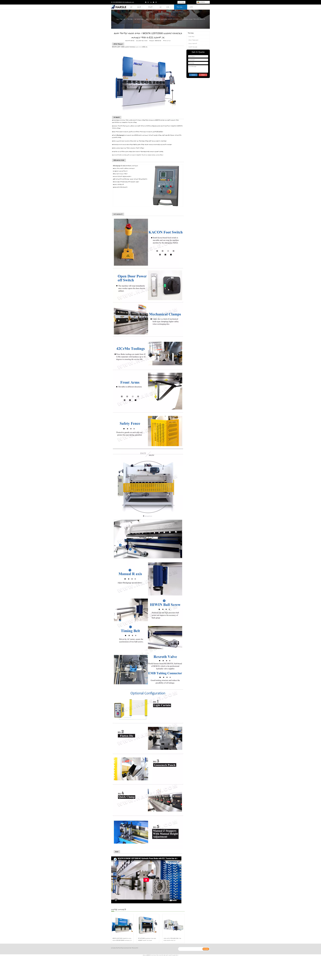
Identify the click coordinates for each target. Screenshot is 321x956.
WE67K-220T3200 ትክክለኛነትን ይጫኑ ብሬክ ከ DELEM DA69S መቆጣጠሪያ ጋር (122, 939)
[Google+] (148, 2)
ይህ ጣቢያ (168, 40)
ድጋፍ (126, 948)
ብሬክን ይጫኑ (138, 47)
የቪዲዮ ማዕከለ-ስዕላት (193, 40)
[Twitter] (151, 2)
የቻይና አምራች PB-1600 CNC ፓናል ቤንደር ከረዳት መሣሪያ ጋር (172, 939)
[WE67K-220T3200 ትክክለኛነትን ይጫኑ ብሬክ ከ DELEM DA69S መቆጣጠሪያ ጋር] (122, 925)
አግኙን (136, 948)
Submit (193, 75)
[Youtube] (153, 2)
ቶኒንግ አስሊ (181, 2)
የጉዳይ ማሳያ (191, 36)
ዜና (123, 948)
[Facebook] (146, 2)
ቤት (112, 948)
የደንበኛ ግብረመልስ (193, 47)
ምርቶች (120, 948)
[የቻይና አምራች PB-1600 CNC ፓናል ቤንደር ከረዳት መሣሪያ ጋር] (174, 925)
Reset (203, 75)
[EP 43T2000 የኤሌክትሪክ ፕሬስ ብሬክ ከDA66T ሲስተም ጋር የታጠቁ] (148, 925)
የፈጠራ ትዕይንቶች (193, 43)
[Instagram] (156, 2)
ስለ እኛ (115, 948)
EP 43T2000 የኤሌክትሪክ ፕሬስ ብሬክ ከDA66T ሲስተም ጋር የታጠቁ (147, 939)
